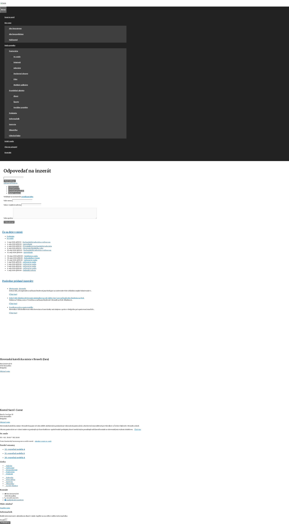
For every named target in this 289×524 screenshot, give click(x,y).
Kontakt (8, 153)
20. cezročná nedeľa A (15, 457)
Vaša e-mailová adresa (12, 205)
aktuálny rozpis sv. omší (43, 441)
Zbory (16, 96)
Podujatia (13, 113)
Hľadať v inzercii (14, 193)
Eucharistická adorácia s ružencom (36, 242)
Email (2, 520)
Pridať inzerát (13, 187)
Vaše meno (8, 201)
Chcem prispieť (11, 147)
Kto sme (8, 23)
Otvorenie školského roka (33, 248)
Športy (16, 102)
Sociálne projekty (21, 107)
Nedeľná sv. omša (31, 256)
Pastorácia (13, 51)
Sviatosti (17, 62)
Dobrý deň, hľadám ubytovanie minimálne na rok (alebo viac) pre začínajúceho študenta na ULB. (46, 298)
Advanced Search (10, 183)
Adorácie (17, 68)
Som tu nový (10, 17)
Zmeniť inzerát (14, 189)
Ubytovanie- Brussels (17, 289)
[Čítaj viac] (13, 294)
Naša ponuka (10, 45)
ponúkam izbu (27, 197)
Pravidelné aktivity (16, 91)
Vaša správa (8, 218)
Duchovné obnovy (21, 74)
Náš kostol (13, 40)
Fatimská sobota (29, 270)
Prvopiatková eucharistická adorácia (37, 246)
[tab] (66, 236)
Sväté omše (9, 141)
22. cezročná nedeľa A (15, 449)
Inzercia (12, 124)
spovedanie (27, 244)
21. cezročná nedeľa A (15, 453)
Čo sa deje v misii (12, 232)
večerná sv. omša (30, 260)
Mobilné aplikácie (21, 85)
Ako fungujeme (15, 29)
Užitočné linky (14, 136)
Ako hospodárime (16, 34)
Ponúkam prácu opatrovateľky (21, 307)
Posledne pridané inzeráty (17, 281)
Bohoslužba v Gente (32, 258)
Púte (15, 79)
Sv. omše (17, 57)
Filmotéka (13, 130)
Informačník (14, 119)
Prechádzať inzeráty (16, 191)
